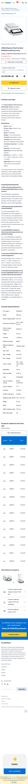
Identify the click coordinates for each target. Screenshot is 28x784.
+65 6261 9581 (7, 681)
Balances (8, 10)
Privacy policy (4, 703)
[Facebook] (2, 684)
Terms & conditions (6, 698)
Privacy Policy (12, 777)
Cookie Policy (14, 778)
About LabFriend (5, 664)
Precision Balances (15, 10)
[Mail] (5, 684)
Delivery (3, 672)
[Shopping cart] (23, 3)
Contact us (4, 667)
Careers (3, 669)
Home (2, 8)
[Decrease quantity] (17, 76)
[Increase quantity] (24, 76)
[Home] (6, 3)
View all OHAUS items (7, 13)
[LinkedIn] (7, 684)
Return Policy (4, 696)
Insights (3, 675)
